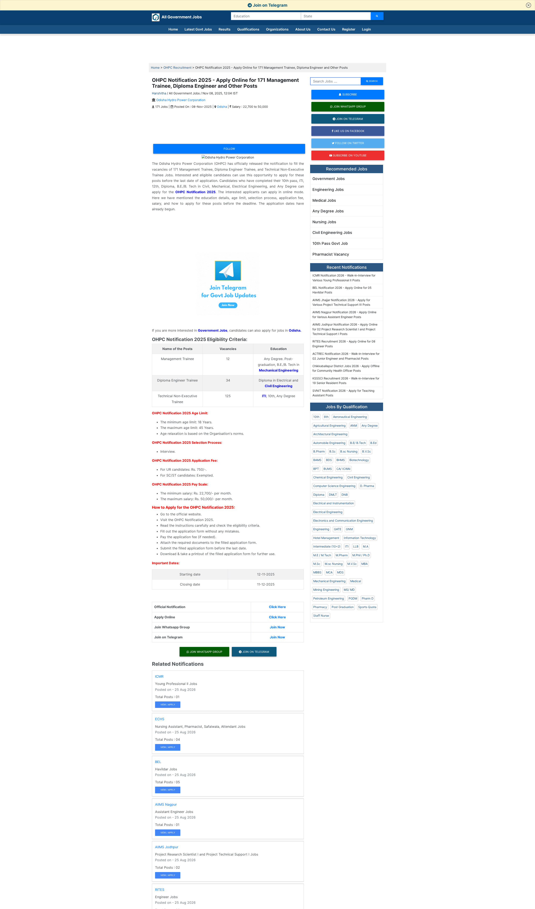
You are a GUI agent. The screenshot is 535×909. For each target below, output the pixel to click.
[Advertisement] (267, 48)
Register (348, 29)
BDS (329, 460)
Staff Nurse (321, 615)
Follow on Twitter (349, 143)
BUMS (328, 468)
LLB (355, 546)
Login (366, 29)
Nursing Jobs (324, 222)
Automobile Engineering (329, 443)
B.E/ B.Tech (358, 443)
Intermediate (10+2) (326, 546)
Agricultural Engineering (329, 425)
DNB (344, 494)
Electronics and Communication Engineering (343, 520)
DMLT (333, 494)
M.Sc (316, 563)
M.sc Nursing (334, 563)
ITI (347, 546)
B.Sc (332, 451)
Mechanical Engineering (329, 581)
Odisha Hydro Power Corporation (180, 100)
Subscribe (349, 94)
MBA (364, 563)
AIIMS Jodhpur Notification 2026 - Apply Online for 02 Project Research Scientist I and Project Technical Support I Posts (344, 329)
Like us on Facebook (348, 131)
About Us (303, 29)
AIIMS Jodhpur (166, 847)
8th (326, 416)
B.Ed (373, 443)
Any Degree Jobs (328, 211)
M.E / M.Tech (322, 555)
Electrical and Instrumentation (333, 503)
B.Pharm (319, 451)
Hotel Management (326, 538)
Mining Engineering (326, 589)
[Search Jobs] (377, 16)
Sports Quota (367, 607)
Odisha (222, 106)
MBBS (317, 572)
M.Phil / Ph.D (361, 555)
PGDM (353, 598)
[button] (528, 5)
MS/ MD (349, 589)
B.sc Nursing (349, 451)
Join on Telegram (269, 5)
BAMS (317, 460)
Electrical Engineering (328, 512)
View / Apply (167, 704)
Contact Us (326, 29)
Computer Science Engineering (334, 486)
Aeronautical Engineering (350, 416)
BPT (316, 468)
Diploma (318, 494)
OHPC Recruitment (177, 68)
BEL (158, 762)
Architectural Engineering (330, 434)
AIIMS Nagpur (166, 804)
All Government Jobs (177, 17)
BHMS (340, 460)
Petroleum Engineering (328, 598)
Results (225, 29)
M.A (365, 546)
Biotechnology (359, 460)
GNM (349, 529)
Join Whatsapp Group (205, 651)
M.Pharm (342, 555)
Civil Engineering (358, 477)
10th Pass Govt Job (330, 243)
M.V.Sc (352, 563)
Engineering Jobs (328, 189)
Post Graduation (343, 607)
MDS (340, 572)
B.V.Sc (366, 451)
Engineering (321, 529)
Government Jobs (328, 178)
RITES (159, 889)
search (373, 81)
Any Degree (370, 425)
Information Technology (360, 538)
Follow (229, 148)
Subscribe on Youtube (349, 155)
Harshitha (159, 93)
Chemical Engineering (328, 477)
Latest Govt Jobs (198, 29)
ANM (353, 425)
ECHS (159, 719)
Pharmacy (320, 607)
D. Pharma (367, 486)
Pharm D (367, 598)
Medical (355, 581)
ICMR (159, 676)
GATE (337, 529)
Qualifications (248, 29)
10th (316, 416)
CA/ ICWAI (343, 468)
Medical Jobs (324, 200)
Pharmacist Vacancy (330, 254)
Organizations (277, 29)
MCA (329, 572)
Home (173, 29)
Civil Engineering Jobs (332, 232)
